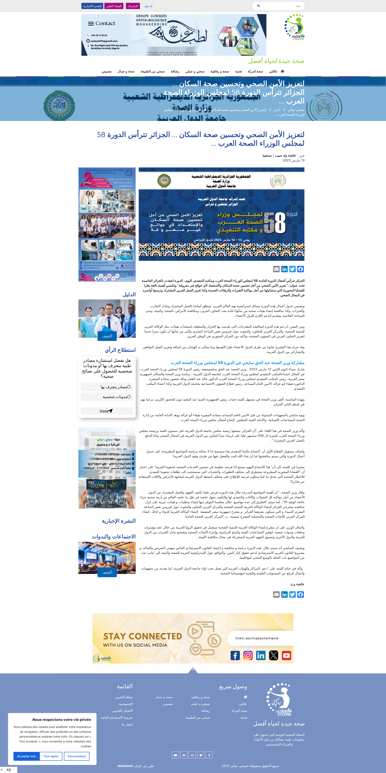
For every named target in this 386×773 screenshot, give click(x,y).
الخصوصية (126, 704)
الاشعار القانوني (122, 711)
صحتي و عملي (195, 71)
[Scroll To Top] (193, 670)
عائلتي (273, 71)
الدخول (148, 6)
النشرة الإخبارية (92, 6)
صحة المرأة (255, 71)
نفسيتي (107, 71)
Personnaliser (77, 756)
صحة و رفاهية (220, 71)
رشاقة (175, 71)
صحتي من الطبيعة (153, 71)
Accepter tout (26, 756)
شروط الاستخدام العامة (117, 717)
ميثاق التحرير (124, 697)
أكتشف (107, 336)
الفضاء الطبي (114, 6)
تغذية (238, 71)
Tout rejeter (51, 756)
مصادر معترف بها (114, 386)
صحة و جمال (126, 71)
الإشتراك (133, 6)
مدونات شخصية (115, 396)
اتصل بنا (127, 724)
